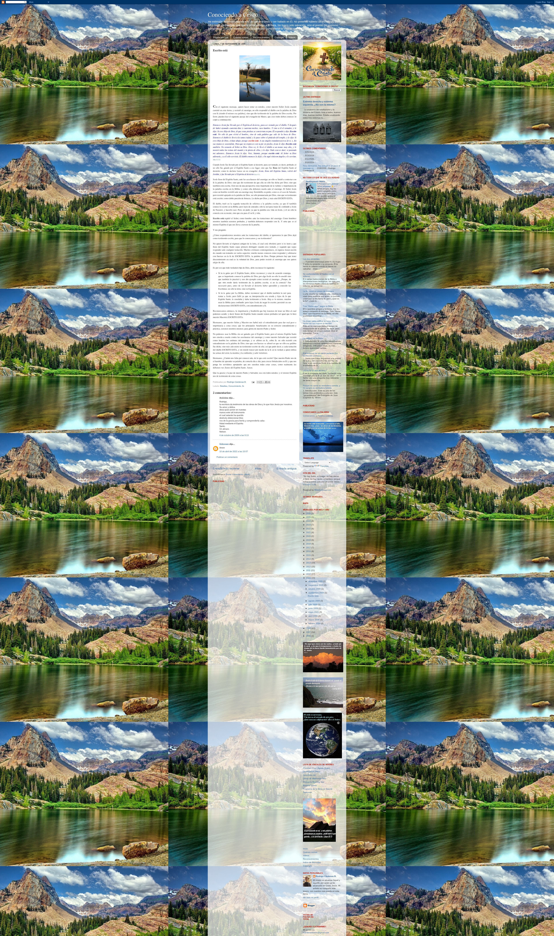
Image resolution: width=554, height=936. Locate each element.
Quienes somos (240, 37)
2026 (308, 513)
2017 (308, 548)
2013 (308, 563)
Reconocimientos (261, 37)
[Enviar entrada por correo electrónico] (253, 382)
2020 (308, 536)
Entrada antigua (286, 468)
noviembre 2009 (316, 585)
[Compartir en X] (263, 382)
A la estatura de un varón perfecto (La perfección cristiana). (320, 354)
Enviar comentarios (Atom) (238, 474)
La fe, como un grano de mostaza (318, 291)
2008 (308, 628)
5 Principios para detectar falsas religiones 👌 (327, 185)
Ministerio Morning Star (313, 782)
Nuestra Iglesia (310, 785)
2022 (308, 529)
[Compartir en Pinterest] (269, 382)
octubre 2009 (314, 589)
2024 (308, 521)
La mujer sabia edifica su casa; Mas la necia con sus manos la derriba (320, 322)
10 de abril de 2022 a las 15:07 (233, 451)
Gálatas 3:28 (309, 484)
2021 (308, 532)
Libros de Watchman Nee (314, 778)
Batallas (223, 386)
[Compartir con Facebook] (266, 382)
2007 (308, 632)
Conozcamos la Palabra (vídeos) (318, 416)
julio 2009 (313, 605)
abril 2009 (313, 616)
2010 (308, 574)
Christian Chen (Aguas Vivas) (316, 768)
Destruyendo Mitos (315, 181)
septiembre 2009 (316, 593)
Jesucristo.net (309, 775)
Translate (324, 466)
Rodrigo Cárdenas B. (326, 876)
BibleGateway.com (322, 490)
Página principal (220, 37)
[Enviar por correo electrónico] (258, 382)
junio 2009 (313, 608)
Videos (292, 37)
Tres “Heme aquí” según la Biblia (318, 306)
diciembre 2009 (315, 581)
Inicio (258, 468)
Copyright (279, 37)
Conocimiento (235, 386)
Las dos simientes (311, 259)
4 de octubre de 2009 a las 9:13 (234, 435)
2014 (308, 559)
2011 (308, 570)
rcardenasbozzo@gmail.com (316, 933)
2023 (308, 525)
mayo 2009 (313, 612)
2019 (308, 540)
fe (243, 386)
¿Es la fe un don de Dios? (315, 371)
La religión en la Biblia (313, 338)
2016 (308, 551)
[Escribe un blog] (260, 382)
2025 (308, 517)
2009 (308, 578)
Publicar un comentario (227, 457)
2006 (308, 636)
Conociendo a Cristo (233, 14)
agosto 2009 (314, 601)
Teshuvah (307, 792)
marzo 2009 (314, 620)
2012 (308, 567)
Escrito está (313, 596)
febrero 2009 (314, 623)
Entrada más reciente (226, 468)
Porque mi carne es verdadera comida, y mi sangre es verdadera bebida (321, 387)
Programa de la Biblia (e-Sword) (317, 789)
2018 (308, 544)
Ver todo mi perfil (310, 897)
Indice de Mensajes (312, 862)
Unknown (224, 444)
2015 (308, 555)
